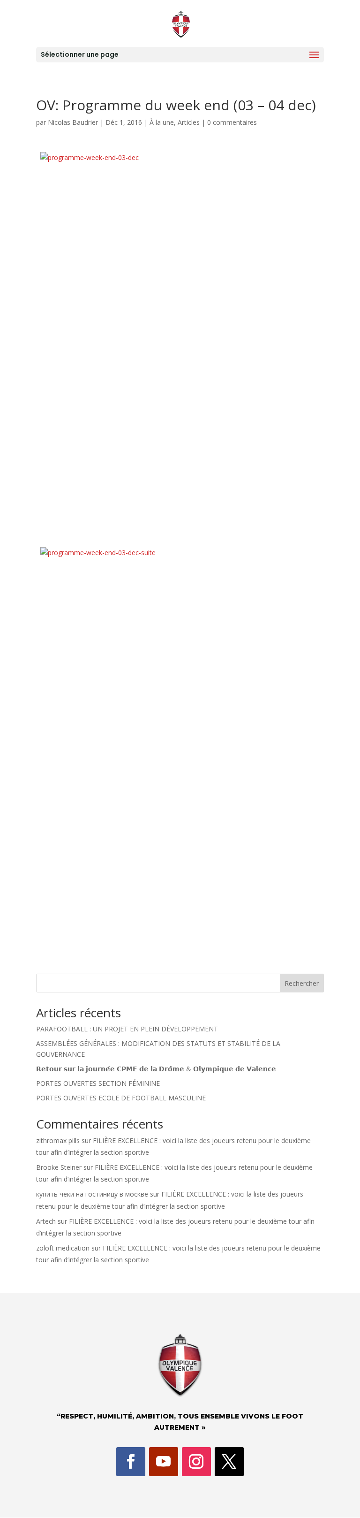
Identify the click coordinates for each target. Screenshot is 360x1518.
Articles (189, 122)
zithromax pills (58, 1140)
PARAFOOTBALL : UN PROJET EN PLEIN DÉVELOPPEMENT (127, 1028)
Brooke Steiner (59, 1167)
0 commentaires (232, 122)
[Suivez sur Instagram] (196, 1461)
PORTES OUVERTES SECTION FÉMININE (98, 1083)
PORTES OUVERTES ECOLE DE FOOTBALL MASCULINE (121, 1097)
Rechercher (302, 983)
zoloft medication (63, 1247)
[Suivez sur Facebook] (130, 1461)
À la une (162, 122)
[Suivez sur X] (229, 1461)
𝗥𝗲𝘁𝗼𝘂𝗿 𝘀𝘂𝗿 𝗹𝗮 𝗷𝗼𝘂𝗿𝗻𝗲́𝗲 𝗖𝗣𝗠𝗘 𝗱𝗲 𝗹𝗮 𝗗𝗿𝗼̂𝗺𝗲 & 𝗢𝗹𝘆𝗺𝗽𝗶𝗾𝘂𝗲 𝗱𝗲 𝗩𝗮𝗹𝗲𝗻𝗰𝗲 (156, 1068)
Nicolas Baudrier (73, 122)
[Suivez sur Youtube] (163, 1461)
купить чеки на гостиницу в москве (92, 1194)
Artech (46, 1221)
